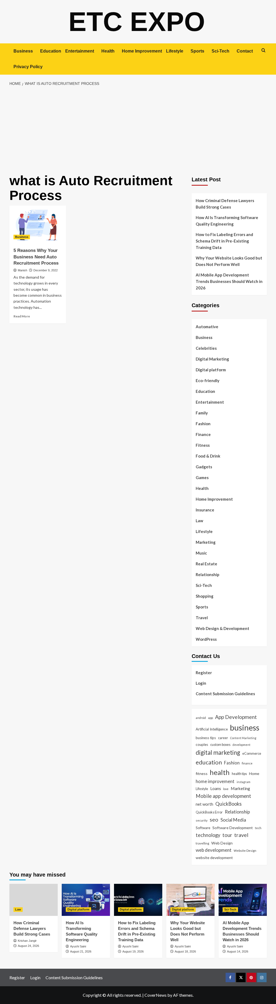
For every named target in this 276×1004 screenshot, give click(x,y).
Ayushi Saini (78, 946)
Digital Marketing (212, 358)
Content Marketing (243, 738)
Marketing (206, 542)
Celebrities (206, 348)
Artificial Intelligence (212, 729)
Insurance (205, 509)
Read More (21, 316)
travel (241, 835)
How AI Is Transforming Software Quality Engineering (227, 220)
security (202, 820)
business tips (206, 738)
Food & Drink (208, 455)
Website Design (245, 850)
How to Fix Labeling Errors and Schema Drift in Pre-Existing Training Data (224, 241)
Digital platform (211, 369)
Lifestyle (174, 51)
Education (50, 51)
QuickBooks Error (209, 812)
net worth (204, 804)
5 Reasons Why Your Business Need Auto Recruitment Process (35, 257)
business (244, 727)
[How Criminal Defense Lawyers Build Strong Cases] (33, 900)
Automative (207, 326)
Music (201, 553)
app (210, 717)
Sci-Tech (220, 51)
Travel (202, 617)
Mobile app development (223, 796)
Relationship (207, 574)
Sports (197, 51)
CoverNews (155, 995)
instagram (243, 782)
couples (202, 744)
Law (199, 520)
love (226, 789)
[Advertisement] (138, 130)
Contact (245, 51)
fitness (202, 773)
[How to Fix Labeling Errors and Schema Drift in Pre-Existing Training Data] (138, 900)
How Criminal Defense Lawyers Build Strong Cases (225, 203)
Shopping (204, 596)
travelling (202, 843)
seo (214, 819)
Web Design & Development (222, 628)
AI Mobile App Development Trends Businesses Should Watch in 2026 (229, 281)
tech (258, 828)
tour (227, 835)
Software (203, 828)
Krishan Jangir (27, 940)
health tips (239, 773)
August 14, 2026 (237, 951)
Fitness (203, 445)
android (201, 717)
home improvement (215, 781)
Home (254, 773)
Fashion (203, 423)
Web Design (222, 843)
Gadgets (204, 466)
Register (204, 672)
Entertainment (79, 51)
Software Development (232, 827)
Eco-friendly (207, 380)
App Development (236, 717)
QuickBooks (228, 804)
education (209, 762)
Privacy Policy (28, 66)
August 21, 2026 (80, 951)
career (223, 738)
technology (208, 835)
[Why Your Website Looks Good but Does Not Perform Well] (190, 900)
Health (108, 51)
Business (23, 51)
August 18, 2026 (185, 951)
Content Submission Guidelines (225, 693)
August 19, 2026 (133, 951)
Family (202, 412)
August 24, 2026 (28, 945)
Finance (203, 434)
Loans (215, 788)
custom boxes (220, 744)
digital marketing (218, 752)
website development (214, 857)
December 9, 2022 (45, 270)
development (241, 744)
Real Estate (206, 563)
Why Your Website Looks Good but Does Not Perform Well (229, 261)
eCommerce (251, 753)
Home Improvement (142, 51)
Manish (22, 270)
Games (202, 477)
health (220, 772)
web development (214, 850)
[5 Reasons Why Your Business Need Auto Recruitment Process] (37, 224)
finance (247, 763)
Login (201, 683)
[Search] (263, 50)
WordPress (206, 639)
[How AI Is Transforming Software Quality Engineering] (86, 900)
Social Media (233, 820)
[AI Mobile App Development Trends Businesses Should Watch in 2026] (243, 900)
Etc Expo (136, 21)
